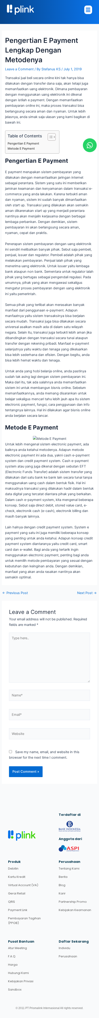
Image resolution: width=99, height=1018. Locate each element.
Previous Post (15, 593)
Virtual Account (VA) (23, 885)
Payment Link (17, 910)
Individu (64, 948)
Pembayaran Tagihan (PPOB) (24, 920)
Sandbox (14, 989)
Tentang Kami (69, 868)
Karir (62, 893)
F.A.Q (11, 956)
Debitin (13, 868)
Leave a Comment (19, 69)
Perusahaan (68, 956)
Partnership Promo (73, 902)
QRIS (11, 902)
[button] (47, 10)
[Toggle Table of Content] (49, 137)
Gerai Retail (16, 893)
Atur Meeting (17, 948)
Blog (62, 885)
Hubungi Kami (18, 973)
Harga (12, 964)
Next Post (87, 593)
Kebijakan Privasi (20, 981)
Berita (63, 877)
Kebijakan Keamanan (75, 910)
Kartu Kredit (16, 877)
